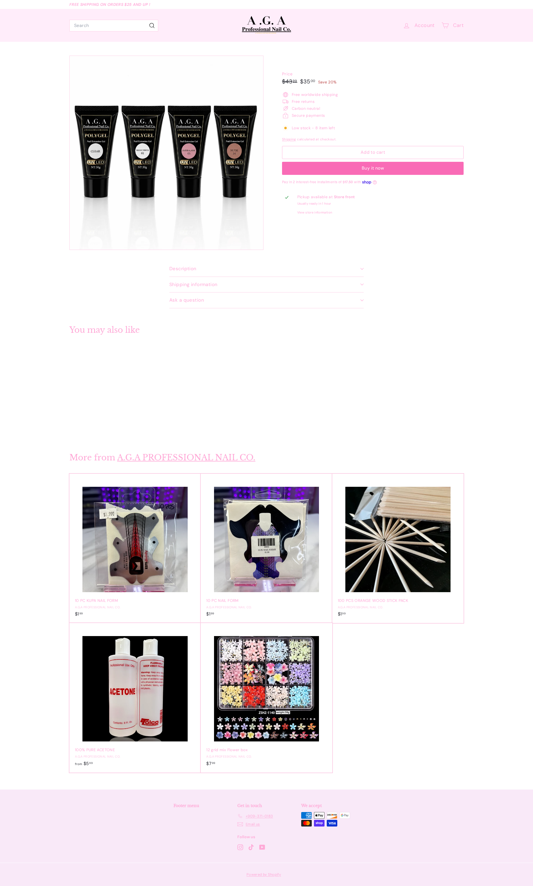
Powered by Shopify (264, 874)
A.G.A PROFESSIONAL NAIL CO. (186, 457)
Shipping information (193, 284)
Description (183, 268)
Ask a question (186, 300)
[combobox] (113, 25)
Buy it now (373, 168)
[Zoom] (166, 153)
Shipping (289, 139)
